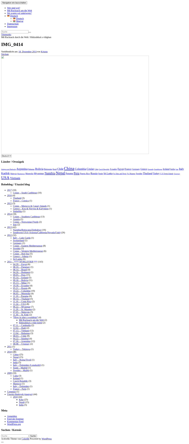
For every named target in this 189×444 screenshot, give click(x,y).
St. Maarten (131, 174)
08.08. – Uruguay (21, 344)
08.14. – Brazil (20, 269)
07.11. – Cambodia (22, 325)
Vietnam (15, 178)
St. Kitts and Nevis (120, 174)
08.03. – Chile (19, 336)
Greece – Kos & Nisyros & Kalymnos (31, 208)
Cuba (96, 169)
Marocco (17, 383)
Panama (69, 173)
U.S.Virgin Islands (166, 174)
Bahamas (31, 169)
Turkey (156, 173)
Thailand (147, 173)
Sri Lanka (108, 173)
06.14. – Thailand (21, 299)
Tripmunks (6, 34)
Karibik (5, 173)
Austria (16, 219)
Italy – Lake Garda (22, 238)
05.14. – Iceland (20, 277)
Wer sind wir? (13, 8)
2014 (9, 214)
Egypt (121, 168)
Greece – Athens (20, 256)
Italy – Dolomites (21, 386)
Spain (100, 174)
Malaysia (13, 174)
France (128, 169)
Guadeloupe (158, 169)
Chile (60, 168)
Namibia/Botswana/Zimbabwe (27, 230)
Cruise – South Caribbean (25, 193)
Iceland (166, 169)
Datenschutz (13, 24)
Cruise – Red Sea (21, 253)
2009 (9, 373)
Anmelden (12, 416)
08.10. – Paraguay (21, 267)
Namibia (50, 173)
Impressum (12, 26)
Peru (76, 173)
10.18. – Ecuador (21, 285)
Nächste (5, 54)
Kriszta (44, 51)
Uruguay (177, 174)
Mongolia (29, 174)
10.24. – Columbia (21, 291)
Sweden (139, 174)
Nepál (22, 402)
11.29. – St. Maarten (22, 309)
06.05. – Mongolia (21, 293)
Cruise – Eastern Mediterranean (27, 246)
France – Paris (19, 389)
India (172, 169)
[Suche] (29, 32)
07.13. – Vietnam (21, 330)
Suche (33, 436)
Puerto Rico (85, 174)
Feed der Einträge (15, 419)
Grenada (150, 169)
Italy (181, 168)
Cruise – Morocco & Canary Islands (30, 206)
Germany (136, 169)
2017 (9, 190)
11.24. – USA (19, 304)
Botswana (48, 169)
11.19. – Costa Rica (22, 301)
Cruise (90, 168)
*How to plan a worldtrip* (25, 317)
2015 (9, 203)
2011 (9, 346)
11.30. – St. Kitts (21, 314)
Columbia (80, 168)
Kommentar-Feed (15, 421)
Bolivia (39, 168)
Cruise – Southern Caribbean (26, 216)
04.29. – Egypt (20, 264)
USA (5, 177)
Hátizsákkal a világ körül (30, 322)
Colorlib (25, 439)
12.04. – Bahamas (21, 333)
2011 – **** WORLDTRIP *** (22, 261)
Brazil (55, 169)
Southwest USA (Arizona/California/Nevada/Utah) (37, 232)
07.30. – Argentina (21, 341)
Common (11, 391)
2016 (9, 195)
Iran (177, 169)
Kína (21, 399)
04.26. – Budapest (21, 272)
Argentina (22, 168)
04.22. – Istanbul (21, 338)
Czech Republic (104, 169)
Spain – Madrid (20, 368)
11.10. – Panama (20, 296)
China (69, 168)
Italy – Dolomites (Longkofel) (27, 365)
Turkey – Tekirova (21, 349)
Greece (143, 169)
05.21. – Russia (20, 288)
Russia (94, 173)
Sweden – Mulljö (21, 370)
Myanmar (39, 173)
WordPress (47, 439)
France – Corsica (21, 200)
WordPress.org (14, 424)
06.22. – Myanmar (21, 307)
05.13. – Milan (20, 283)
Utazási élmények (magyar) (20, 394)
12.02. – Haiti (19, 328)
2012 (9, 235)
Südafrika (17, 211)
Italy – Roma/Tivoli (22, 360)
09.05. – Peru (19, 275)
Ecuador (113, 169)
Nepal (60, 173)
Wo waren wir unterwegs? (19, 13)
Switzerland (18, 240)
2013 (9, 227)
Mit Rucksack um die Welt (19, 10)
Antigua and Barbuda (8, 169)
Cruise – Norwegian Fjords (25, 222)
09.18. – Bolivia (20, 280)
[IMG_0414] (75, 153)
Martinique (21, 174)
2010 (9, 352)
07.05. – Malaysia (21, 312)
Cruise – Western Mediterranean (28, 251)
